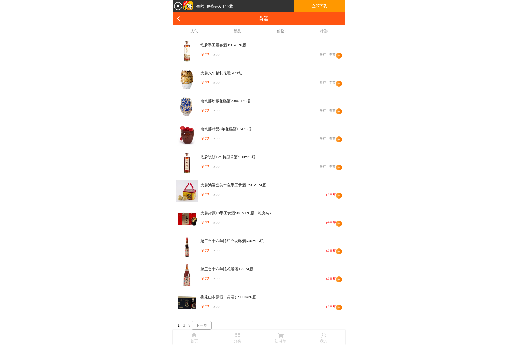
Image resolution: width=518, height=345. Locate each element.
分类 (237, 337)
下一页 (201, 325)
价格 (280, 31)
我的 (324, 337)
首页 (194, 337)
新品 (237, 31)
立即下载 (319, 6)
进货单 (280, 337)
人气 (194, 31)
